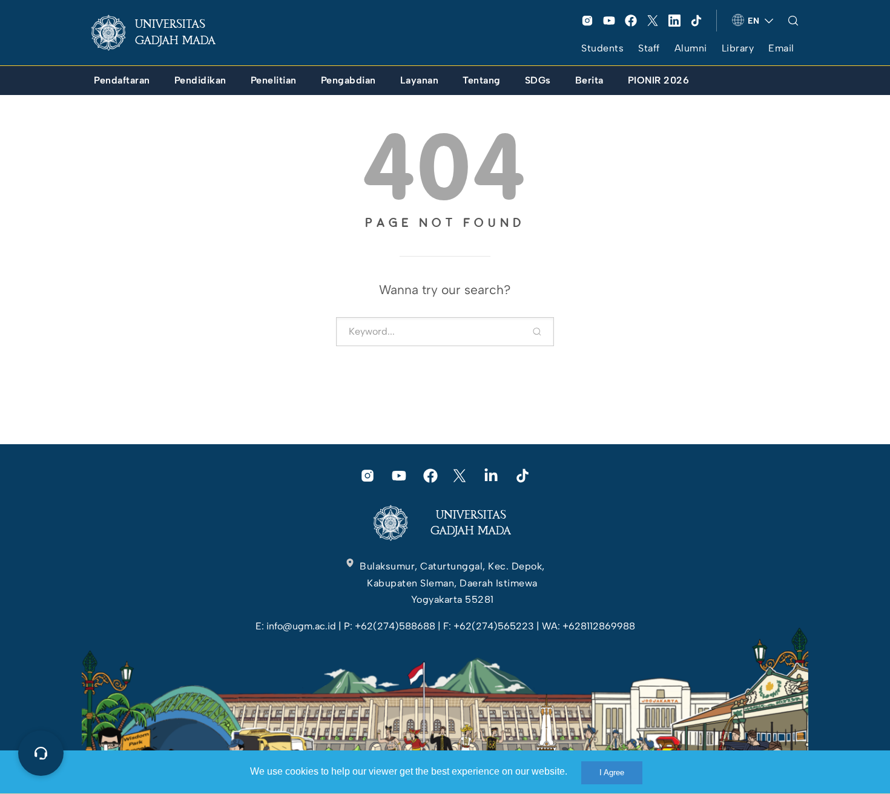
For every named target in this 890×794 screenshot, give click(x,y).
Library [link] (738, 48)
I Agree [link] (611, 772)
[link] (163, 33)
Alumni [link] (690, 48)
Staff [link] (649, 48)
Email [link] (781, 48)
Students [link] (602, 48)
